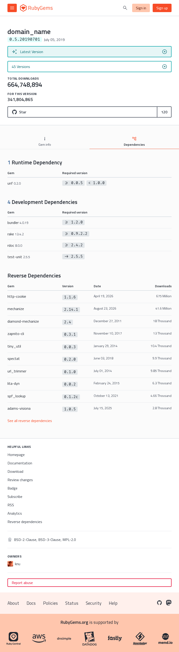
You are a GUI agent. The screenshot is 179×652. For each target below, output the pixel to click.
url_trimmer (16, 371)
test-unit (18, 257)
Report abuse (22, 582)
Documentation (19, 463)
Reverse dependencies (24, 521)
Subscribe (14, 496)
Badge (12, 488)
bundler (17, 222)
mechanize (15, 308)
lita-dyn (13, 383)
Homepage (16, 454)
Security (93, 603)
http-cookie (16, 296)
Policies (50, 603)
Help (113, 603)
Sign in (141, 8)
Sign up (162, 8)
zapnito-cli (15, 333)
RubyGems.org (74, 622)
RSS (10, 505)
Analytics (14, 513)
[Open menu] (12, 8)
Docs (31, 603)
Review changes (20, 480)
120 (164, 112)
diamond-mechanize (23, 321)
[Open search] (125, 8)
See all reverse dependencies (29, 420)
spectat (13, 358)
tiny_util (14, 346)
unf (14, 183)
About (13, 603)
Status (71, 603)
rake (15, 234)
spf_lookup (16, 396)
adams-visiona (19, 408)
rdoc (14, 245)
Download (15, 471)
